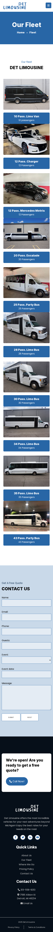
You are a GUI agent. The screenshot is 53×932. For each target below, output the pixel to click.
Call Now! (18, 781)
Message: (7, 683)
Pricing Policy (26, 869)
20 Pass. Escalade (26, 255)
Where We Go (26, 864)
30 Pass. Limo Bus (26, 399)
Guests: (6, 640)
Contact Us (26, 873)
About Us (26, 855)
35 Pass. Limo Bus (26, 493)
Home (21, 32)
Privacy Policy (14, 927)
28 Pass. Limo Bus (26, 349)
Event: (5, 654)
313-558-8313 (27, 889)
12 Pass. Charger (26, 161)
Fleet (32, 32)
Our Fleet (26, 860)
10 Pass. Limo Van (26, 116)
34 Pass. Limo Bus (26, 444)
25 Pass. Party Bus (27, 304)
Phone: (5, 626)
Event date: (8, 669)
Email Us (28, 903)
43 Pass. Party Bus (26, 538)
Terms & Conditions (36, 927)
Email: (5, 611)
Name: (5, 597)
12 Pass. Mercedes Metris (26, 210)
